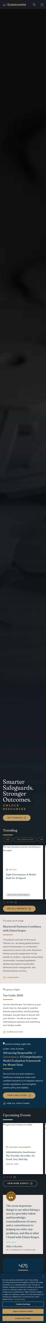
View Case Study (17, 1095)
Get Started (14, 818)
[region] (23, 1298)
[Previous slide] (4, 902)
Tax (7, 839)
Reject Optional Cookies (23, 1311)
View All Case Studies (18, 1103)
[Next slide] (15, 902)
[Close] (43, 1276)
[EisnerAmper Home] (14, 4)
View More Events (18, 1183)
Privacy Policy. (19, 1299)
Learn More (13, 977)
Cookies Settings (23, 1304)
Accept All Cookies (23, 1318)
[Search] (34, 4)
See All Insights (17, 909)
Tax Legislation (25, 839)
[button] (42, 4)
